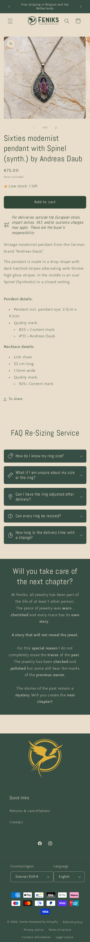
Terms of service (59, 929)
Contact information (36, 937)
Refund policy (73, 922)
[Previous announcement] (9, 6)
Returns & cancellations (30, 811)
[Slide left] (34, 128)
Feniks (23, 921)
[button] (10, 20)
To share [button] (16, 399)
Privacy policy (33, 929)
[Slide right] (56, 128)
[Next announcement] (81, 6)
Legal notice (64, 937)
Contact (16, 822)
